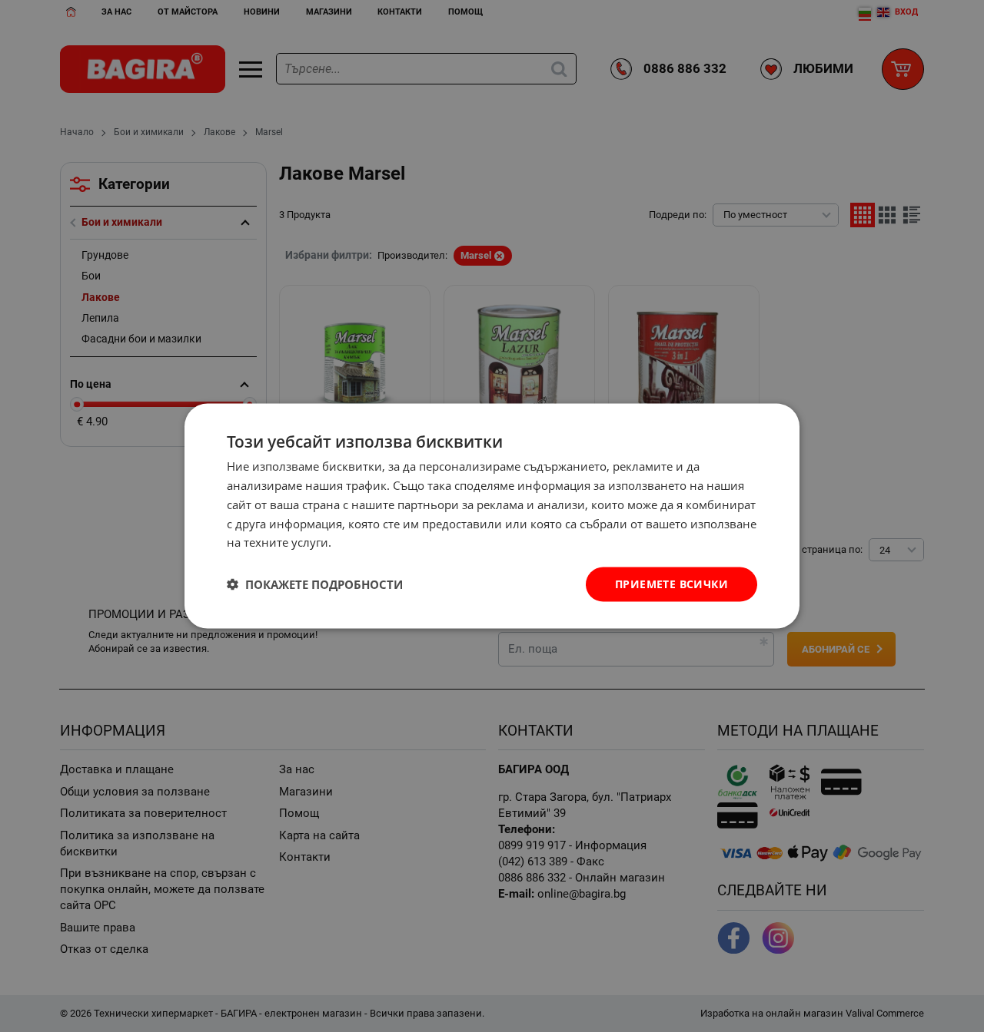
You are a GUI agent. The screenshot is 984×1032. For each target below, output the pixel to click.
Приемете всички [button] (671, 584)
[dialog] (492, 516)
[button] (315, 584)
